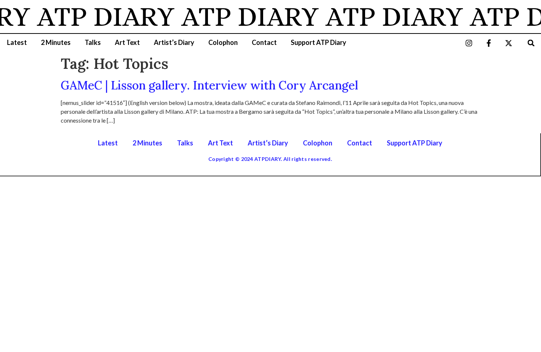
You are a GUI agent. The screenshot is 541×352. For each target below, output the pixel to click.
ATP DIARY (103, 16)
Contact (264, 42)
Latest (17, 42)
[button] (531, 43)
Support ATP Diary (318, 42)
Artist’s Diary (174, 42)
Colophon (223, 42)
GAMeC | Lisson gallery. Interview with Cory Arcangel (209, 85)
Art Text (127, 42)
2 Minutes (56, 42)
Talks (93, 42)
